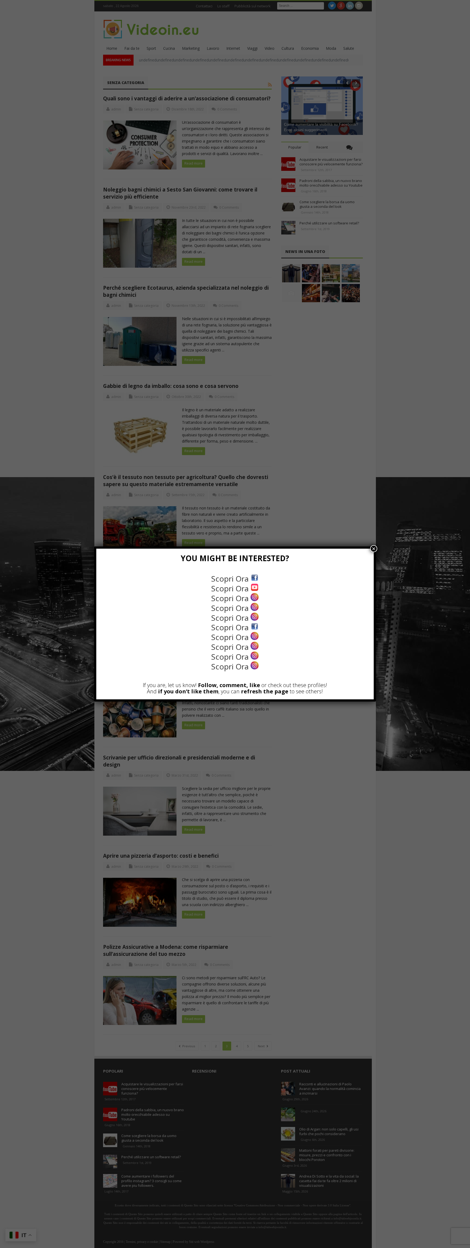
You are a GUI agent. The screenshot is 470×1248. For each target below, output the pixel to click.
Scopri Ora (231, 578)
